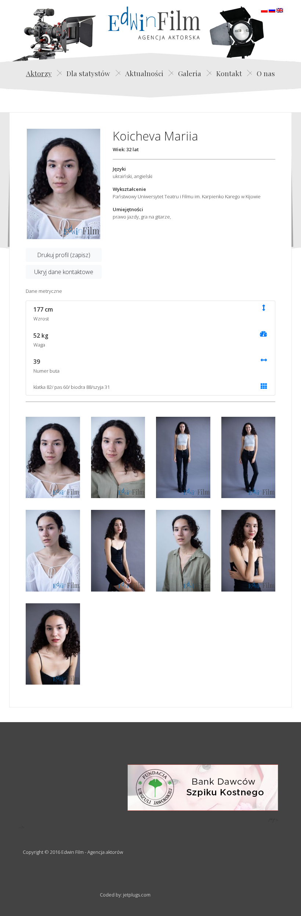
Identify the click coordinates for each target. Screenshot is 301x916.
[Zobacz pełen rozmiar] (63, 184)
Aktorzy (39, 73)
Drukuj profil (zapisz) (63, 255)
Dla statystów (88, 73)
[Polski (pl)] (264, 9)
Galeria (189, 73)
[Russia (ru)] (272, 9)
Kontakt (229, 73)
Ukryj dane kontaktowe (63, 272)
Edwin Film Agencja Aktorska (154, 23)
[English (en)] (279, 9)
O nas (266, 73)
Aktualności (144, 73)
